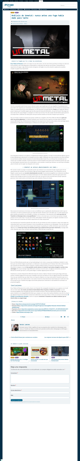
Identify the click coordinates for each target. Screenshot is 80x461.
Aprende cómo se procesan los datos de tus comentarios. (32, 401)
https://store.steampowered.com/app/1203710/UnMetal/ (30, 304)
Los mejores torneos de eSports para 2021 (56, 337)
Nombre (13, 385)
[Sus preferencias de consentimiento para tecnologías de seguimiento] (1, 460)
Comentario (14, 373)
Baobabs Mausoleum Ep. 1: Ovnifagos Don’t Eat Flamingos (19, 360)
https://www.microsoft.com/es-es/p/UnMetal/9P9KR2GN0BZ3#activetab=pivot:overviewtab (42, 310)
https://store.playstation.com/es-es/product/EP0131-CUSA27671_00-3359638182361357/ (44, 309)
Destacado (12, 12)
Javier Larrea (24, 324)
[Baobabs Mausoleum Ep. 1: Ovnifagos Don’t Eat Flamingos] (19, 351)
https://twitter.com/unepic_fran (24, 312)
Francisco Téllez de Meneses (18, 23)
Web (12, 395)
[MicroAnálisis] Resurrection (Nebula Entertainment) (59, 360)
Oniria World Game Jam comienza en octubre (24, 337)
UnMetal (25, 23)
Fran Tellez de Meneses (17, 63)
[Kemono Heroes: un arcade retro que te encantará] (39, 351)
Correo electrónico (16, 390)
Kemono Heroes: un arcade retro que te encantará (39, 360)
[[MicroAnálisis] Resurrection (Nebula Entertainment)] (60, 351)
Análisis (17, 12)
